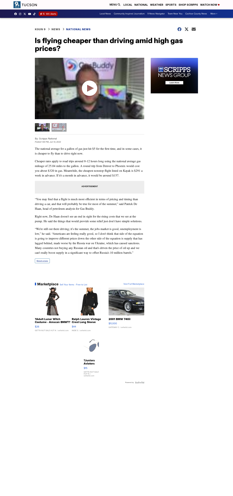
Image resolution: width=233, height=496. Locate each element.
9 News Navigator (156, 13)
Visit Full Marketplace (133, 284)
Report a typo (42, 260)
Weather (156, 4)
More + (213, 13)
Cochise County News (196, 13)
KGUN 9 (40, 29)
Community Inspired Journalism (129, 13)
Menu (114, 4)
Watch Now (209, 4)
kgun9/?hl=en (21, 14)
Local (127, 4)
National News (78, 29)
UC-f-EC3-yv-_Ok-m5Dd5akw (30, 14)
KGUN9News (16, 14)
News (56, 29)
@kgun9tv (35, 14)
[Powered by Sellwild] (139, 382)
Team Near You (175, 13)
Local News (105, 13)
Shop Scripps (188, 4)
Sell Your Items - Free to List (73, 285)
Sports (170, 4)
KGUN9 (25, 14)
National (141, 4)
